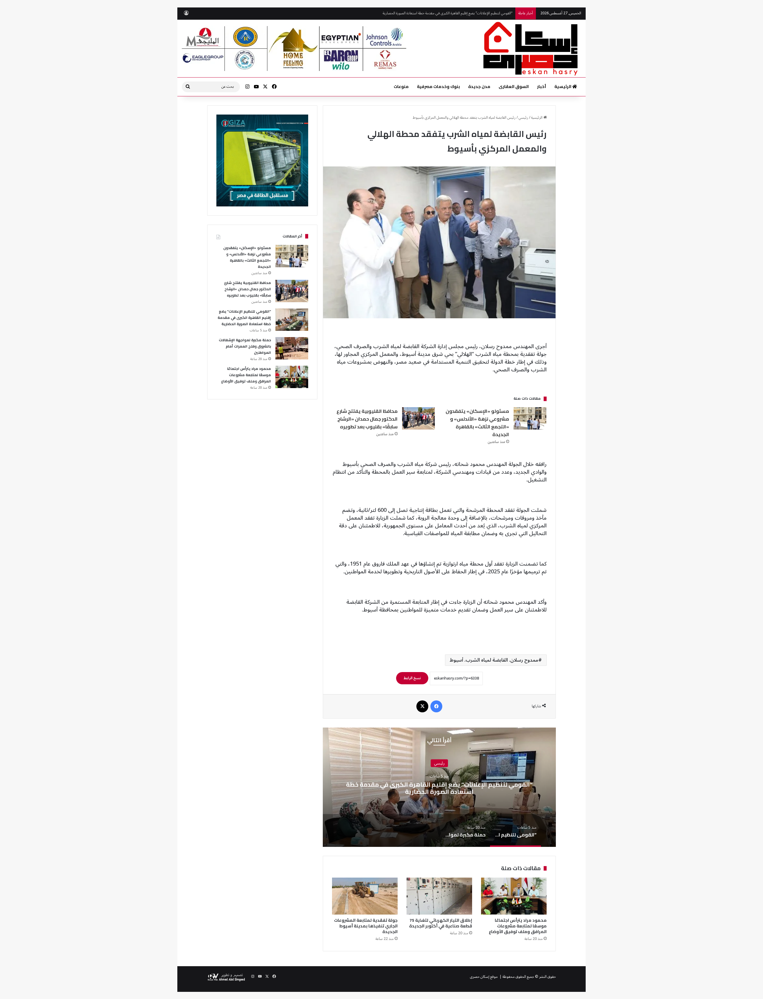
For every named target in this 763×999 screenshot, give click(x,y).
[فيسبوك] (436, 706)
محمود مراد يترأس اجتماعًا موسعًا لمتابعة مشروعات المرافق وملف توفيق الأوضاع (517, 925)
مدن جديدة (479, 86)
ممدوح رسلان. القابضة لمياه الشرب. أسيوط (494, 660)
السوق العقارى (514, 86)
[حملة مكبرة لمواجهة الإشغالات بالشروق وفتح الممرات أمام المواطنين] (291, 348)
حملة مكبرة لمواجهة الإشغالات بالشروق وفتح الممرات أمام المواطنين (462, 13)
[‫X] (422, 706)
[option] (439, 787)
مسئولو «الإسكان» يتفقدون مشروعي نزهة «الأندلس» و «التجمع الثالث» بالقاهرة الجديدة (477, 423)
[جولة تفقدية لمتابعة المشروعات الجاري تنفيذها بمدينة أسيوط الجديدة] (365, 896)
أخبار (541, 86)
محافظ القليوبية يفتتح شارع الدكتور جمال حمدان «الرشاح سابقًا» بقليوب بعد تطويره (367, 419)
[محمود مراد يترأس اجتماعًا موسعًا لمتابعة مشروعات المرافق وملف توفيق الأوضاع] (514, 896)
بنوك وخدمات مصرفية (438, 86)
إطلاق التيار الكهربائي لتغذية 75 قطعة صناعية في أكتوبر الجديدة (440, 923)
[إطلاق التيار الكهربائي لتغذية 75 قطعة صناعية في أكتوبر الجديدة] (439, 896)
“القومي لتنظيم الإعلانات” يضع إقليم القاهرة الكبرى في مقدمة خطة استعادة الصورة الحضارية (439, 788)
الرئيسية (563, 86)
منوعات (401, 86)
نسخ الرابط (412, 678)
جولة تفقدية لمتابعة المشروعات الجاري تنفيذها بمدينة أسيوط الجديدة (366, 925)
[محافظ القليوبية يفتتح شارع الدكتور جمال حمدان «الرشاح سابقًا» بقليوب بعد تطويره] (418, 418)
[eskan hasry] (531, 48)
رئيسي (523, 117)
